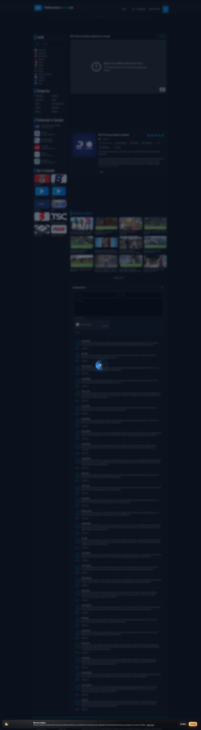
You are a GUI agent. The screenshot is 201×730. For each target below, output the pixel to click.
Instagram (105, 147)
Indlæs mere (118, 278)
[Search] (37, 44)
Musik (54, 100)
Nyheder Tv (39, 100)
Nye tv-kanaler (139, 9)
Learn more (150, 725)
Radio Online (154, 9)
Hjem (123, 9)
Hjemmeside (122, 143)
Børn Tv (37, 111)
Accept (193, 724)
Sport (37, 104)
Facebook (148, 143)
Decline (183, 724)
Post (78, 333)
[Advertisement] (100, 27)
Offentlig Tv (39, 96)
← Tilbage (161, 36)
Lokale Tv (55, 96)
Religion (54, 111)
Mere (102, 172)
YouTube (136, 143)
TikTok (118, 147)
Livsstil (37, 108)
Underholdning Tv (58, 104)
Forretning (55, 108)
